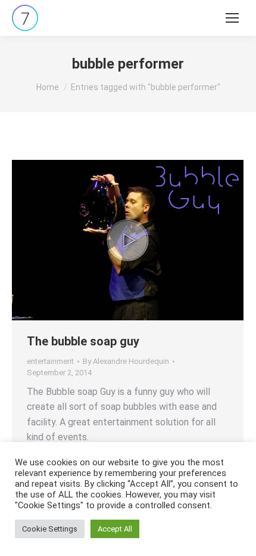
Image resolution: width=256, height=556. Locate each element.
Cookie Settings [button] (49, 528)
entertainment (50, 361)
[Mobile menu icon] (232, 18)
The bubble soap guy (83, 341)
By (126, 361)
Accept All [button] (115, 528)
